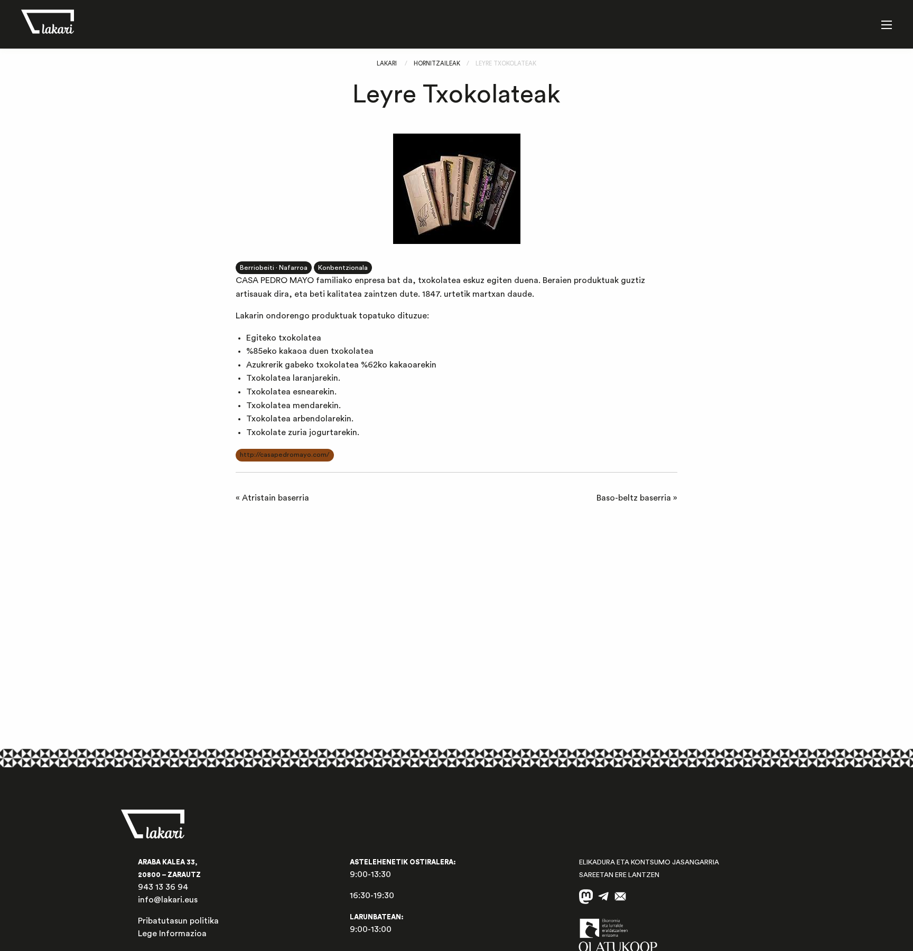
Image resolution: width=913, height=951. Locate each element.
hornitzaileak (437, 64)
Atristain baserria (275, 498)
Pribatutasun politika (178, 921)
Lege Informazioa (172, 933)
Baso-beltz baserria (634, 498)
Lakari (387, 64)
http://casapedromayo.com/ (285, 454)
